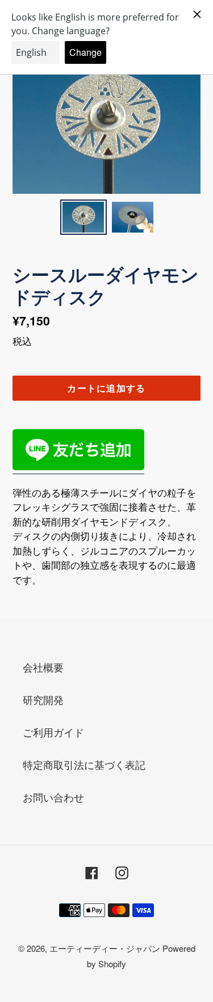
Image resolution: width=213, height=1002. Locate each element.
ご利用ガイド (53, 731)
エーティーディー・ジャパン (105, 948)
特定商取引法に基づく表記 (84, 764)
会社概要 (43, 666)
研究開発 (43, 699)
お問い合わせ (53, 796)
